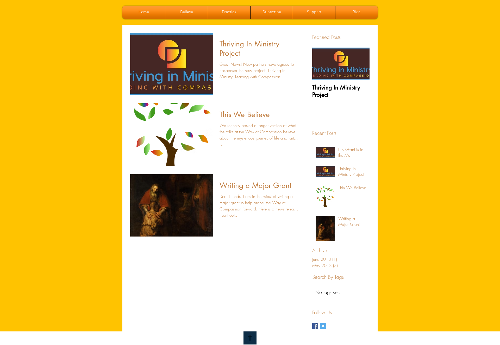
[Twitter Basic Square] (323, 326)
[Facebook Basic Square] (315, 326)
